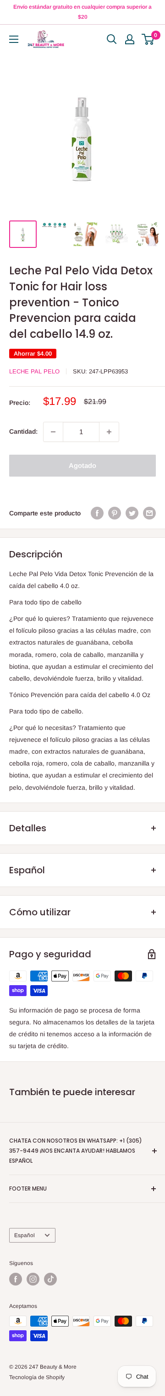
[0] (148, 39)
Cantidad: (23, 431)
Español (24, 1235)
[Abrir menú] (13, 39)
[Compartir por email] (149, 513)
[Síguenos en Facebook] (15, 1279)
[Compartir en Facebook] (97, 513)
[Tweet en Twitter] (132, 513)
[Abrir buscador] (112, 39)
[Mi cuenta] (129, 39)
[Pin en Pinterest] (114, 513)
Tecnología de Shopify (37, 1377)
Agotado (82, 465)
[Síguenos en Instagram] (33, 1279)
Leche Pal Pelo (34, 371)
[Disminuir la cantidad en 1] (53, 431)
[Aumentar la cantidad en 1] (109, 431)
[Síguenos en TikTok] (50, 1279)
